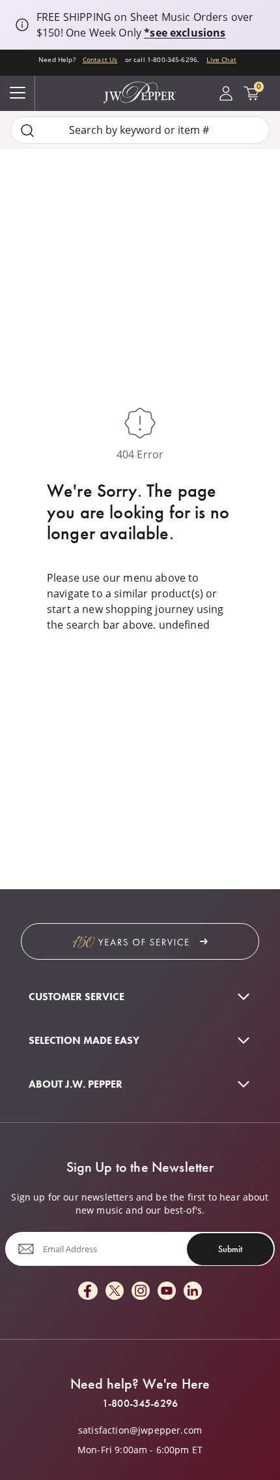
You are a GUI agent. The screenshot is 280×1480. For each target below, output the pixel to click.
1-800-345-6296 (140, 1403)
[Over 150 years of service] (140, 941)
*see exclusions (184, 32)
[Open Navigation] (17, 93)
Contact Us (100, 59)
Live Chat (221, 59)
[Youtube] (167, 1292)
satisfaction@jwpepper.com (140, 1430)
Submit (230, 1249)
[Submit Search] (27, 130)
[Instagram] (141, 1292)
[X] (114, 1292)
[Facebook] (88, 1292)
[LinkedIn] (193, 1292)
